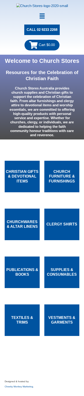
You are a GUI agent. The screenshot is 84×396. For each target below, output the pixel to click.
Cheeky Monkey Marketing (19, 386)
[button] (41, 16)
